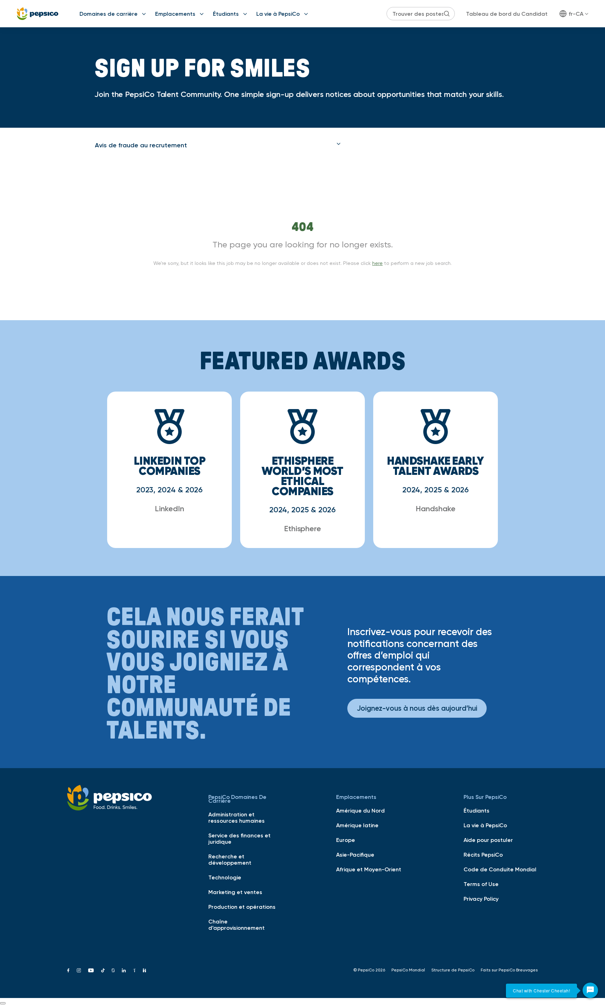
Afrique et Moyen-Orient (368, 869)
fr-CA (576, 13)
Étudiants (226, 13)
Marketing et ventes (235, 892)
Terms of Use (481, 884)
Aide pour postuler (488, 840)
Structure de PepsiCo (452, 970)
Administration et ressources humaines (236, 817)
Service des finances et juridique (239, 838)
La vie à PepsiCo (278, 13)
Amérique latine (357, 825)
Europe (345, 840)
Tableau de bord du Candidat (507, 13)
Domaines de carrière (108, 13)
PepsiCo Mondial (408, 970)
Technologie (224, 877)
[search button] (447, 13)
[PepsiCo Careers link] (37, 13)
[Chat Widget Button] (590, 990)
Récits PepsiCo (483, 854)
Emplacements (175, 13)
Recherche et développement (229, 859)
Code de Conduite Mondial (500, 869)
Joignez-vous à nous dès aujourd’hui (417, 708)
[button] (218, 145)
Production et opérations (242, 907)
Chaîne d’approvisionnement (236, 924)
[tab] (218, 145)
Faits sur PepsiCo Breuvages (509, 970)
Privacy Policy (481, 898)
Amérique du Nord (360, 810)
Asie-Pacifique (355, 854)
